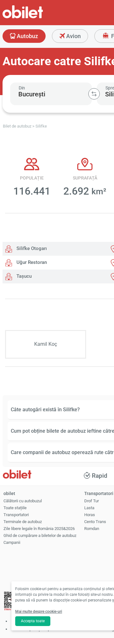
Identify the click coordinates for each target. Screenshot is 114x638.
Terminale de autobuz (22, 521)
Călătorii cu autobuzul (22, 500)
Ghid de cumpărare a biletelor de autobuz (39, 535)
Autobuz (27, 36)
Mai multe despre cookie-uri (38, 611)
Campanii (11, 542)
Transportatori (16, 514)
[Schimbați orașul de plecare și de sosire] (94, 94)
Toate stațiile (15, 507)
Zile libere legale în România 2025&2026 (39, 528)
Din (22, 87)
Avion (73, 36)
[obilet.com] (38, 17)
